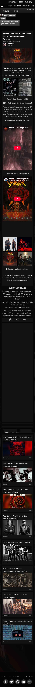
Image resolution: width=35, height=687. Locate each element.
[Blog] (2, 28)
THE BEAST (11, 44)
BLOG (21, 2)
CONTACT (26, 6)
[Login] (31, 2)
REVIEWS (17, 6)
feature (3, 18)
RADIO (27, 2)
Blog (5, 15)
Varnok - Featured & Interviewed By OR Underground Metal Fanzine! (9, 23)
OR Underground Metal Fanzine (18, 69)
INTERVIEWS (12, 2)
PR (33, 6)
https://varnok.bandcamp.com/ (17, 280)
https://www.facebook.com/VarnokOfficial (17, 275)
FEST (10, 6)
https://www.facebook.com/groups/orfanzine (18, 75)
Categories (12, 15)
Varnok (6, 68)
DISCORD (30, 10)
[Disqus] (17, 348)
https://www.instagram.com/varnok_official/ (17, 278)
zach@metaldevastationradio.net (17, 307)
